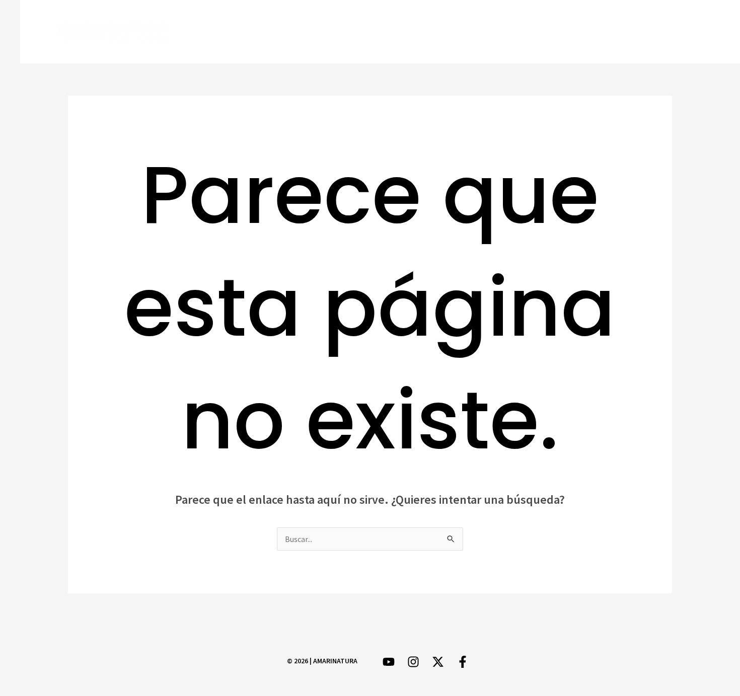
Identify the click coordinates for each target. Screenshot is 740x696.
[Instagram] (646, 32)
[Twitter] (617, 32)
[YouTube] (675, 32)
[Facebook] (588, 32)
